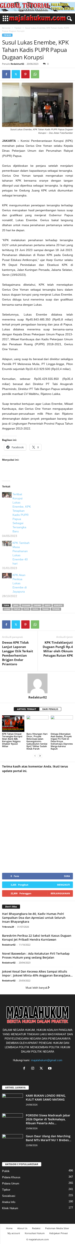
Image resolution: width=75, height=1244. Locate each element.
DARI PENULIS (50, 709)
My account (14, 1233)
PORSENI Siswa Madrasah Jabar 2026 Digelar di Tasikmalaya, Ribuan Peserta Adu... (48, 1119)
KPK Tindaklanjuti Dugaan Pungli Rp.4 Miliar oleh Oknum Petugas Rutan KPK (58, 648)
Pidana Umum (10, 1183)
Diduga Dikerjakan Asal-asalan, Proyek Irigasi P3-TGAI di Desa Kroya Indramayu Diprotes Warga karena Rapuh (62, 741)
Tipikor (17, 27)
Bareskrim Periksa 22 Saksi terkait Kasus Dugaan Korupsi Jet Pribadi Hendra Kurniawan (36, 937)
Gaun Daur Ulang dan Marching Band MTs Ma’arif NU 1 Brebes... (48, 1138)
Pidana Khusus (11, 1177)
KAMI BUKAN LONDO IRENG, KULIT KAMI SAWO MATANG (46, 1097)
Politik (6, 1171)
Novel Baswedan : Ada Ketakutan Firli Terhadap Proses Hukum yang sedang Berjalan (36, 955)
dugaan (26, 605)
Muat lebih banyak (37, 987)
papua (17, 609)
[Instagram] (33, 1068)
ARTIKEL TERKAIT (26, 709)
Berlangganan (60, 893)
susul (35, 609)
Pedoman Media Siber (57, 1228)
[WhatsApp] (35, 74)
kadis (47, 605)
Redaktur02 (17, 63)
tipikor (56, 609)
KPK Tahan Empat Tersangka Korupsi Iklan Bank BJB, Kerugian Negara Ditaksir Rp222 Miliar (12, 740)
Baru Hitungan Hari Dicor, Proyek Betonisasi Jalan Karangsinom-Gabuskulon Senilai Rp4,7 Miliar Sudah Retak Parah (37, 741)
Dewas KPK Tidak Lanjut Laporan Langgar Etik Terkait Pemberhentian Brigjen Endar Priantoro (17, 653)
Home (9, 1228)
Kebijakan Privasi (58, 1233)
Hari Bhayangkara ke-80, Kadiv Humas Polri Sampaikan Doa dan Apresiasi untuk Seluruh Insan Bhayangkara (33, 918)
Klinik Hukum (10, 1208)
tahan (45, 609)
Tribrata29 (8, 926)
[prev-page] (35, 755)
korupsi (58, 605)
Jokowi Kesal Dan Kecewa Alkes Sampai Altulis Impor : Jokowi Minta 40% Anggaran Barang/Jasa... (37, 973)
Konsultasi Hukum (35, 1233)
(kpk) (15, 605)
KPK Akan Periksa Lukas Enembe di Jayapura (19, 583)
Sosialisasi (8, 1195)
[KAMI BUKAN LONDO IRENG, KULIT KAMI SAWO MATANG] (12, 1101)
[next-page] (40, 755)
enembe (37, 605)
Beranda (6, 27)
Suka (67, 876)
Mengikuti (63, 884)
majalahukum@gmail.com (46, 1060)
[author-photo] (37, 683)
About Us (22, 1228)
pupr (26, 609)
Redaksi (36, 1228)
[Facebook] (6, 74)
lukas (7, 609)
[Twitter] (16, 74)
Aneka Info (8, 1202)
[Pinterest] (25, 74)
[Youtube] (50, 1068)
